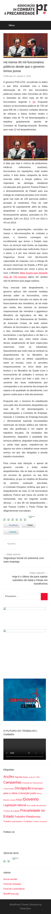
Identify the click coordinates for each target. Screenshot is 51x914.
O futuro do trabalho (11, 811)
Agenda (18, 777)
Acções (8, 776)
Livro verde (31, 805)
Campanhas (12, 782)
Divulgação (23, 788)
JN (33, 102)
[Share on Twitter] (9, 520)
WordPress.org (10, 894)
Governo (11, 543)
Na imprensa (41, 806)
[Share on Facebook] (5, 520)
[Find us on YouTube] (9, 861)
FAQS (19, 799)
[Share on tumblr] (21, 520)
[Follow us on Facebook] (5, 861)
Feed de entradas (12, 884)
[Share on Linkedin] (17, 520)
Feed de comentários (14, 889)
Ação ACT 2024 (34, 777)
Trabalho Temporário (40, 821)
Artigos (25, 777)
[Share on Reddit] (13, 520)
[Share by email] (25, 520)
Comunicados (8, 789)
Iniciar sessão (10, 879)
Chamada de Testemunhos (32, 783)
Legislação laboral (14, 805)
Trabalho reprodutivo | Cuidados (17, 821)
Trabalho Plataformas (27, 816)
